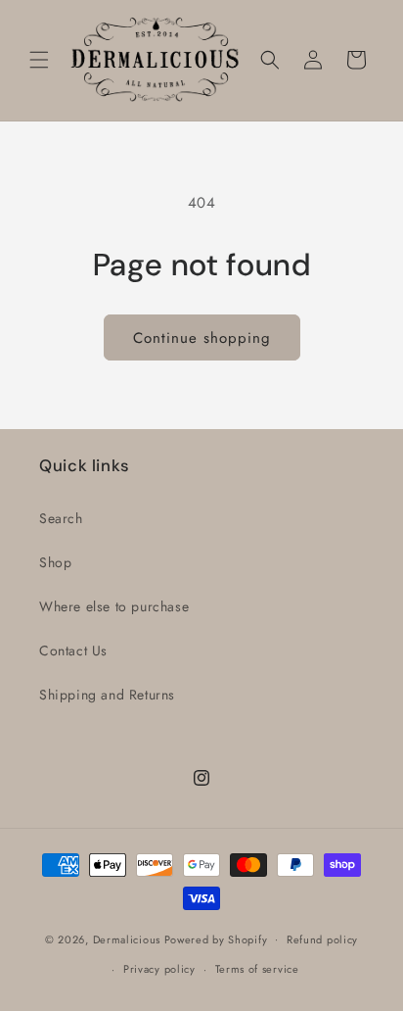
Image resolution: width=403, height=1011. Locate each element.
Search (61, 518)
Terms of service (257, 969)
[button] (39, 59)
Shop (55, 562)
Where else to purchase (114, 606)
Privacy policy (159, 969)
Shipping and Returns (107, 694)
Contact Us (73, 650)
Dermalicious (126, 938)
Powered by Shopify (216, 938)
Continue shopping (202, 338)
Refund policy (322, 939)
